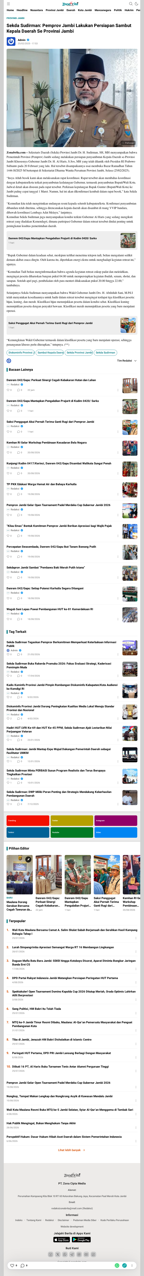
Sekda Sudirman (105, 353)
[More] (117, 390)
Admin (22, 40)
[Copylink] (124, 1265)
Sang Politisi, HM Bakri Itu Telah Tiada (36, 1009)
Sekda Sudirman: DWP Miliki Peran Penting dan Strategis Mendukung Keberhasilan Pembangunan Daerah (59, 794)
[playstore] (81, 1240)
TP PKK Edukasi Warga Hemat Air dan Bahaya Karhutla (41, 484)
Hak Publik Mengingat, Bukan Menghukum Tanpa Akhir (41, 1123)
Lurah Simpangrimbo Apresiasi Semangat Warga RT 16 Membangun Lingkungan (63, 947)
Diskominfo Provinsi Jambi (22, 353)
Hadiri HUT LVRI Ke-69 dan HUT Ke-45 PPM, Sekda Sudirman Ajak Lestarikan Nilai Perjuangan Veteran (59, 729)
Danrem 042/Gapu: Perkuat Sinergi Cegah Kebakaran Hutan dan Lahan (51, 380)
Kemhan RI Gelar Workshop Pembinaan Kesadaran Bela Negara (47, 442)
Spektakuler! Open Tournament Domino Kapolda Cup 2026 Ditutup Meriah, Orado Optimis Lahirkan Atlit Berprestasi (74, 993)
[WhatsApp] (117, 1265)
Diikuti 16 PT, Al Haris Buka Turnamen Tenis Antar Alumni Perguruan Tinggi (60, 1066)
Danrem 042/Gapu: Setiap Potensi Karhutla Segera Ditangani (45, 588)
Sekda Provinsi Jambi (79, 353)
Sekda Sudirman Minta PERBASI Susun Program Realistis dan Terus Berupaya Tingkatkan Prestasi (56, 772)
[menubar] (8, 4)
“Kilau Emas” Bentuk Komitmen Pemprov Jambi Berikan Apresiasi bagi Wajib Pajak (59, 526)
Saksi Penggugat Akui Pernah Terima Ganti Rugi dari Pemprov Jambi (50, 323)
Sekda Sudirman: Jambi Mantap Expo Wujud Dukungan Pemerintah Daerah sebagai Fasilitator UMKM (59, 751)
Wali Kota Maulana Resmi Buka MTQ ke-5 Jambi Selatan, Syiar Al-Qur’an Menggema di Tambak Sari (70, 1110)
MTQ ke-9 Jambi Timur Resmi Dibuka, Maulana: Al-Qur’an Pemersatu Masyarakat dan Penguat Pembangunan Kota (72, 1024)
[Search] (131, 4)
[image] (129, 385)
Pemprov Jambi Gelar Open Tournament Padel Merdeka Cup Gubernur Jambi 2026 (58, 505)
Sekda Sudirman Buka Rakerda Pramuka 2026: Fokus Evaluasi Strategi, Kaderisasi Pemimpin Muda (59, 665)
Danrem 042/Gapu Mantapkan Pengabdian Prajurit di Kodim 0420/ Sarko (52, 238)
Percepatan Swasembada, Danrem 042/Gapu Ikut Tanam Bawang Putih (52, 547)
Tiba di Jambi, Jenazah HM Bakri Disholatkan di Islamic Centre (52, 1039)
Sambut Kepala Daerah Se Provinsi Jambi (51, 353)
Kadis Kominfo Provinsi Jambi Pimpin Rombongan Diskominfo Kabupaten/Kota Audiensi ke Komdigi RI (62, 687)
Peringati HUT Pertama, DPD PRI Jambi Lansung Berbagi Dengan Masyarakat (61, 1053)
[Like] (12, 1265)
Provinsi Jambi (16, 18)
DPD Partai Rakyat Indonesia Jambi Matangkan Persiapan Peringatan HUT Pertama (65, 978)
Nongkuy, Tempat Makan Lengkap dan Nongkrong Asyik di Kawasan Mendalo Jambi (59, 1096)
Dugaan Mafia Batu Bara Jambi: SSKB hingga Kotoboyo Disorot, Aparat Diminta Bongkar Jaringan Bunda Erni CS (74, 962)
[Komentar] (22, 1265)
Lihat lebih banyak (69, 1150)
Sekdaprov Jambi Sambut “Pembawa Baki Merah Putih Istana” (46, 567)
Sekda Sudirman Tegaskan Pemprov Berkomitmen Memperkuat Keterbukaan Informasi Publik (61, 644)
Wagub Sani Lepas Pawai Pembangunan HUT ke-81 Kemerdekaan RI (50, 609)
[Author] (11, 41)
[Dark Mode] (136, 4)
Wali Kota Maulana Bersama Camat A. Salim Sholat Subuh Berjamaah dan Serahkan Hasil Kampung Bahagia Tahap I (74, 932)
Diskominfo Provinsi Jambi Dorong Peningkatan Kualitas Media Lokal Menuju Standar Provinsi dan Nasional (60, 708)
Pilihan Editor (19, 848)
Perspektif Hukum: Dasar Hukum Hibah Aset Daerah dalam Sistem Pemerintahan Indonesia (64, 1137)
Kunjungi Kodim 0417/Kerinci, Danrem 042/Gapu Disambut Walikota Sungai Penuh (59, 463)
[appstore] (61, 1240)
